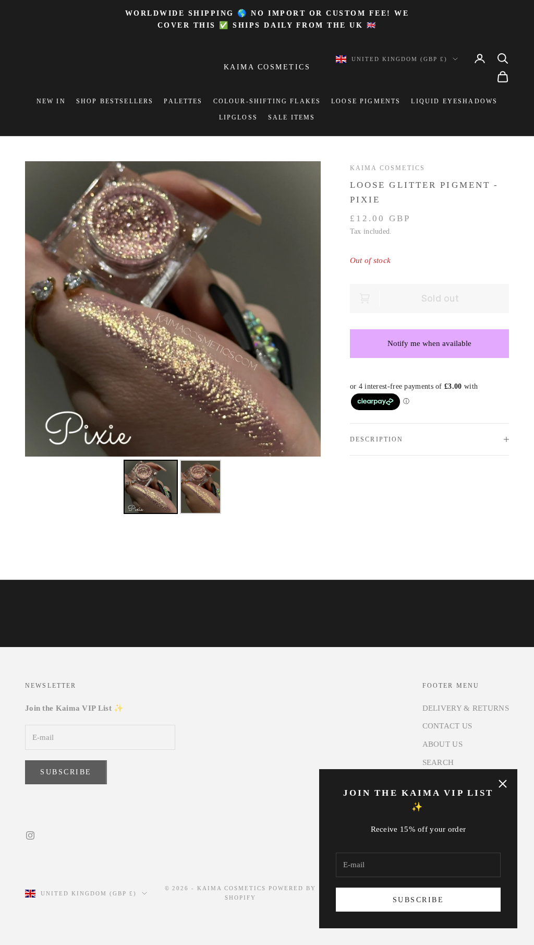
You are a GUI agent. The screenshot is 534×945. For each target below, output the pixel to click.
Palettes (183, 101)
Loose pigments (365, 101)
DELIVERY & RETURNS (465, 708)
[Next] (305, 309)
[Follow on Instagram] (30, 835)
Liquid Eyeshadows (454, 101)
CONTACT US (447, 726)
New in (51, 101)
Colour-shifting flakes (267, 101)
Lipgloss (238, 117)
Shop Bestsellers (115, 101)
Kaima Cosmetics (387, 168)
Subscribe (418, 900)
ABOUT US (442, 744)
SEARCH (438, 762)
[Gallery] (173, 339)
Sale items (291, 117)
